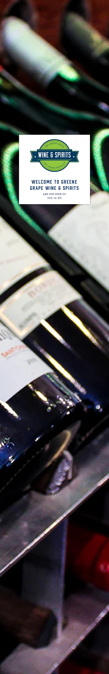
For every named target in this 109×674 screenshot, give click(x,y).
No (60, 197)
